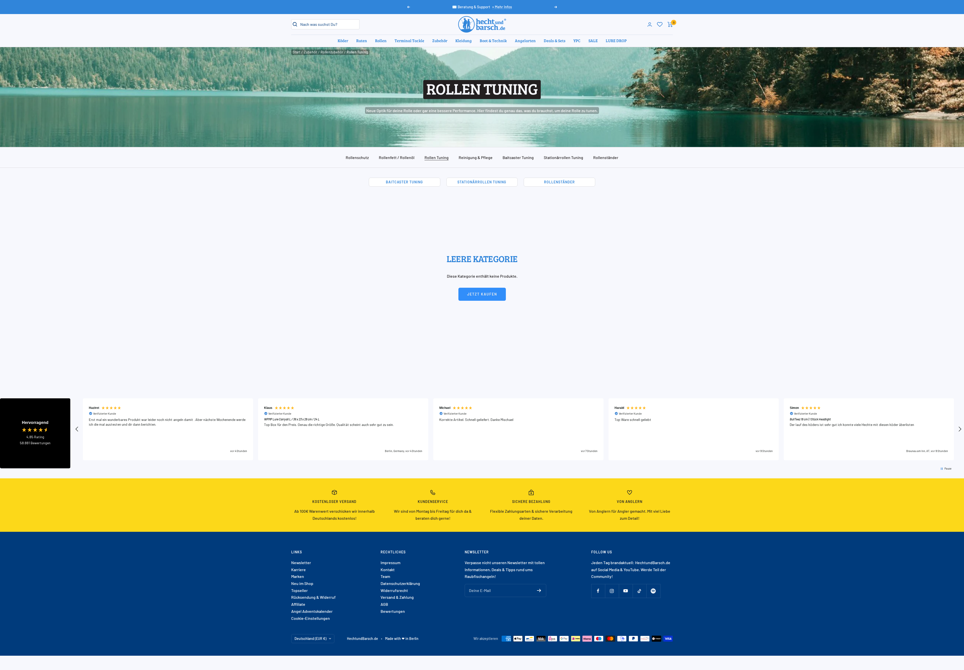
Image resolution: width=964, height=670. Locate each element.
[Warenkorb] (670, 24)
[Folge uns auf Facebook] (598, 591)
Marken (297, 576)
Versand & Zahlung (397, 597)
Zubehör (439, 40)
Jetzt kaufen (482, 294)
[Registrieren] (539, 590)
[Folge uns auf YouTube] (626, 591)
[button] (77, 429)
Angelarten (525, 40)
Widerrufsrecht (394, 590)
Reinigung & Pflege (476, 157)
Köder (343, 40)
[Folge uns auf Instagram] (612, 591)
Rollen (381, 40)
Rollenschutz (357, 157)
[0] (659, 24)
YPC (576, 40)
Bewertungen (393, 611)
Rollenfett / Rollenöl (396, 157)
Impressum (390, 562)
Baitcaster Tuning (518, 157)
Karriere (298, 569)
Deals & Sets (554, 40)
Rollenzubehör (332, 52)
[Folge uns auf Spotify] (653, 591)
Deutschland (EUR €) (310, 638)
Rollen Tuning (437, 157)
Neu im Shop (302, 583)
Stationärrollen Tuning (563, 157)
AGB (384, 604)
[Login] (649, 24)
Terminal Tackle (409, 40)
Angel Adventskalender (312, 611)
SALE (593, 40)
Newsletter (301, 562)
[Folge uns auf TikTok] (639, 591)
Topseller (299, 590)
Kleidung (463, 40)
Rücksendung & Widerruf (313, 597)
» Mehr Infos (502, 7)
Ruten (361, 40)
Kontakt (388, 569)
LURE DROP (616, 40)
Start (296, 52)
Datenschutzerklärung (400, 583)
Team (385, 576)
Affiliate (298, 604)
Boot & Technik (493, 40)
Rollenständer (605, 157)
